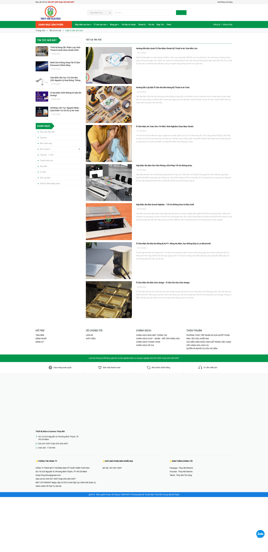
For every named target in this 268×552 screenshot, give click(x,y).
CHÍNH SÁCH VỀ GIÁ (145, 345)
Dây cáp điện (45, 178)
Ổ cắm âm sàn (100, 25)
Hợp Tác (160, 25)
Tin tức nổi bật (47, 40)
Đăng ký (216, 24)
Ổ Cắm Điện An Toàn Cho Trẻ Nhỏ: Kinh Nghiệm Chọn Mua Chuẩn (164, 126)
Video (168, 25)
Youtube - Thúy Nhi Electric (181, 471)
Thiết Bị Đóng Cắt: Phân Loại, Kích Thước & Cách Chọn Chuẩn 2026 (65, 48)
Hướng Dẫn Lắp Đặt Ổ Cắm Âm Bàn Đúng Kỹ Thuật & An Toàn (163, 87)
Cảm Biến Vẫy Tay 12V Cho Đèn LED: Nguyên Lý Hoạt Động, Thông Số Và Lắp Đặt (65, 79)
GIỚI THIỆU (91, 338)
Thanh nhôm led (46, 160)
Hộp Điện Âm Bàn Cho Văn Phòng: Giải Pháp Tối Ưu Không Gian (164, 165)
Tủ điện (43, 172)
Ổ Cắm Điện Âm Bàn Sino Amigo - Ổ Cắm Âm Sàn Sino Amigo (163, 282)
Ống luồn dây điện (47, 132)
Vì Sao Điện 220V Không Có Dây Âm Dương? (65, 94)
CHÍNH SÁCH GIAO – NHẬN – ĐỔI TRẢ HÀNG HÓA (158, 338)
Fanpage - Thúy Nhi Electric (181, 468)
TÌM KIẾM (40, 335)
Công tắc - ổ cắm (46, 155)
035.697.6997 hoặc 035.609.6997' (61, 479)
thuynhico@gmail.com (51, 475)
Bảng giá (114, 25)
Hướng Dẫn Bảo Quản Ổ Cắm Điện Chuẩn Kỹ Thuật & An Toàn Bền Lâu (166, 48)
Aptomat (43, 138)
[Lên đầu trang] (263, 543)
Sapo (177, 494)
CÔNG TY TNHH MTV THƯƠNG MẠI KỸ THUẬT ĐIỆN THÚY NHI (62, 468)
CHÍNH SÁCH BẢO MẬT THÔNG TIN (151, 335)
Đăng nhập (227, 24)
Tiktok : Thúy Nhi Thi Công (181, 475)
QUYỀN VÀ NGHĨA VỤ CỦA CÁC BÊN (201, 348)
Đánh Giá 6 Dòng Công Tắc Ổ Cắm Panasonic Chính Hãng (65, 63)
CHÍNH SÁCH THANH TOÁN (148, 342)
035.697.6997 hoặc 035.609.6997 (61, 2)
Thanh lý (142, 25)
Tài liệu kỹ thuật (128, 25)
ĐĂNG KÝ (40, 342)
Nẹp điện (43, 166)
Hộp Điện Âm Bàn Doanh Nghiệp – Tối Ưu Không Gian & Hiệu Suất (165, 204)
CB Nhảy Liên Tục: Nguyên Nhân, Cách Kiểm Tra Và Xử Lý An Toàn (64, 109)
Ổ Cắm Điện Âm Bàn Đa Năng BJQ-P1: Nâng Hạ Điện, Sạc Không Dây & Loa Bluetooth (173, 243)
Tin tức (151, 25)
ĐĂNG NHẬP (41, 338)
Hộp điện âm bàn (82, 25)
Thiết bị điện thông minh (50, 183)
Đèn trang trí (45, 149)
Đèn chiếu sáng (46, 143)
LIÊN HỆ (89, 335)
